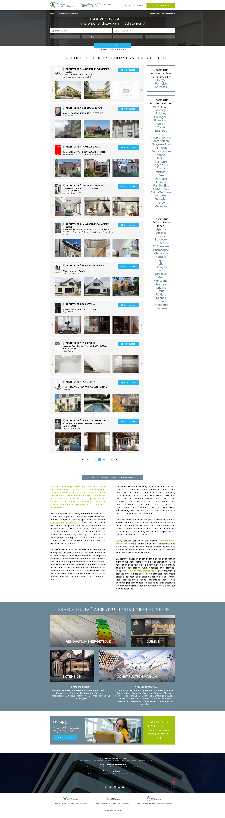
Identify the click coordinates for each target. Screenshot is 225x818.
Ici (159, 738)
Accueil (53, 13)
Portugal (129, 767)
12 (95, 459)
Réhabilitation (151, 701)
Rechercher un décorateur (162, 13)
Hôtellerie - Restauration (80, 693)
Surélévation (123, 693)
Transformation (132, 695)
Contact (138, 5)
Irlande (117, 767)
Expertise (147, 693)
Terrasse (158, 693)
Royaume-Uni (108, 767)
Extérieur (70, 695)
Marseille (87, 761)
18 (112, 459)
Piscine (123, 698)
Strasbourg (141, 761)
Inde (122, 767)
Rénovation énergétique (161, 690)
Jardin (132, 698)
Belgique (90, 767)
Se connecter (161, 5)
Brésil (136, 767)
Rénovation (142, 690)
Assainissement (135, 701)
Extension (136, 693)
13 (99, 459)
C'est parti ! (65, 737)
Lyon (80, 761)
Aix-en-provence (97, 761)
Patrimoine (82, 695)
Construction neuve (125, 690)
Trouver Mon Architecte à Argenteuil (63, 803)
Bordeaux (116, 761)
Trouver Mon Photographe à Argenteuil (146, 803)
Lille (122, 761)
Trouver (112, 45)
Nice (127, 761)
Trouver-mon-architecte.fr (64, 522)
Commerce (61, 693)
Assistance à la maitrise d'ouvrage (158, 695)
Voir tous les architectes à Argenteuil (112, 477)
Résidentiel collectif (97, 690)
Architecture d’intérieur (148, 698)
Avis (127, 5)
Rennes (149, 761)
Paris (75, 761)
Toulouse (108, 761)
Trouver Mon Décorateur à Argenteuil (105, 803)
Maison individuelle (61, 690)
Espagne (98, 767)
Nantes (133, 761)
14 (104, 459)
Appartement (79, 690)
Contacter (129, 70)
